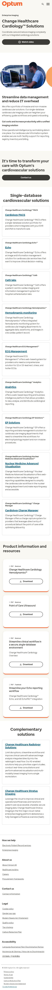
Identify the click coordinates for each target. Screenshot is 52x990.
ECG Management (16, 351)
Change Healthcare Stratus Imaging (21, 792)
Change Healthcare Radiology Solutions (23, 746)
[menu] (48, 4)
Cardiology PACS (15, 214)
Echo (8, 247)
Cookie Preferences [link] (10, 987)
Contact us (26, 177)
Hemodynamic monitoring (21, 312)
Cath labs (10, 280)
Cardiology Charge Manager (21, 510)
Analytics (10, 386)
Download (28, 581)
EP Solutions (12, 422)
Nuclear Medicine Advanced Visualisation (21, 465)
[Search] (43, 4)
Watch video (28, 42)
